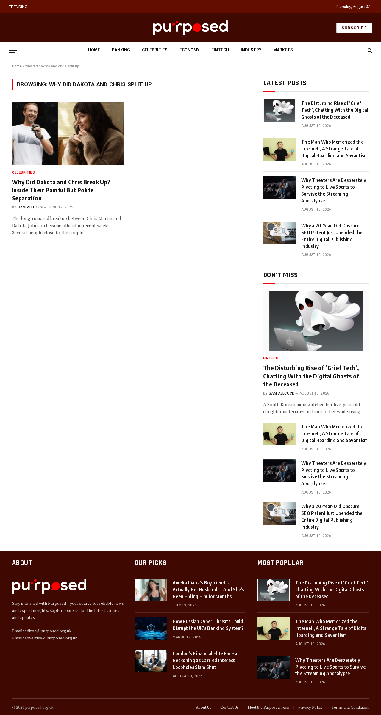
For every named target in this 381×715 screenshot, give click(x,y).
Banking (121, 50)
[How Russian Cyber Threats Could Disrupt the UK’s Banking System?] (151, 628)
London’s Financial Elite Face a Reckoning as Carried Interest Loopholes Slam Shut (205, 660)
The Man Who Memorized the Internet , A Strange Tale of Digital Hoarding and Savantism (105, 7)
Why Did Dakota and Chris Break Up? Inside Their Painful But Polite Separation (61, 190)
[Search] (369, 50)
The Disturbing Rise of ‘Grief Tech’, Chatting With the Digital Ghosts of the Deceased (334, 110)
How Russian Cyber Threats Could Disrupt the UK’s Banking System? (208, 624)
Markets (283, 50)
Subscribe (354, 28)
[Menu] (13, 50)
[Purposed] (190, 27)
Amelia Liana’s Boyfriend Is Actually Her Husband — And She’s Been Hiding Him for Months (208, 589)
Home (94, 50)
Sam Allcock (30, 207)
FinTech (220, 50)
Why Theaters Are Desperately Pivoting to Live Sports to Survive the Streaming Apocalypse (333, 190)
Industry (251, 50)
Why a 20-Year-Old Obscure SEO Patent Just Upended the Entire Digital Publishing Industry (332, 236)
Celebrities (155, 50)
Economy (189, 50)
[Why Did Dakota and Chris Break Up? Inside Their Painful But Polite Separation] (68, 133)
